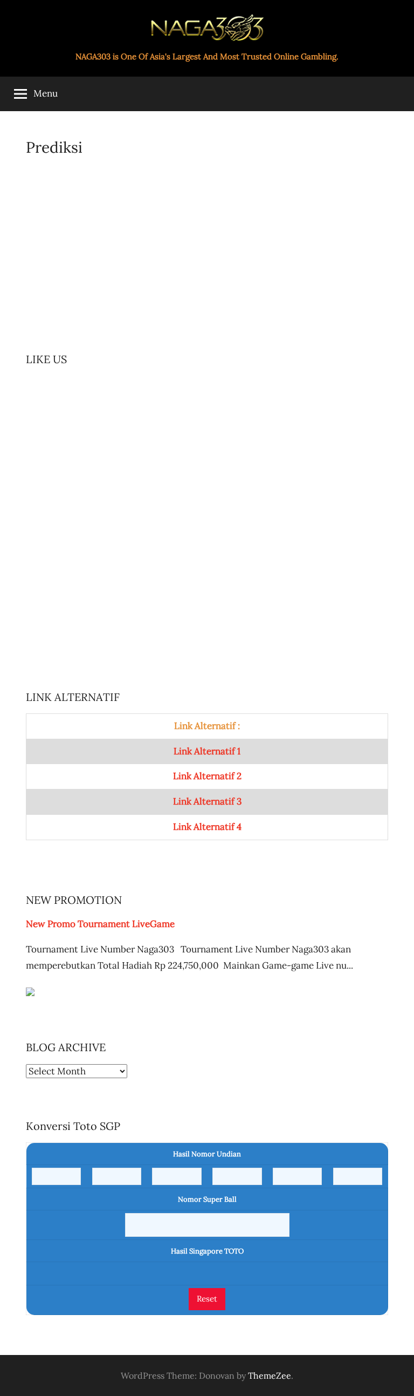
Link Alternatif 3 (207, 801)
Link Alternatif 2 (207, 776)
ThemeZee (269, 1375)
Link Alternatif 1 (207, 751)
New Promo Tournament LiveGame (100, 924)
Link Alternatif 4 (207, 827)
